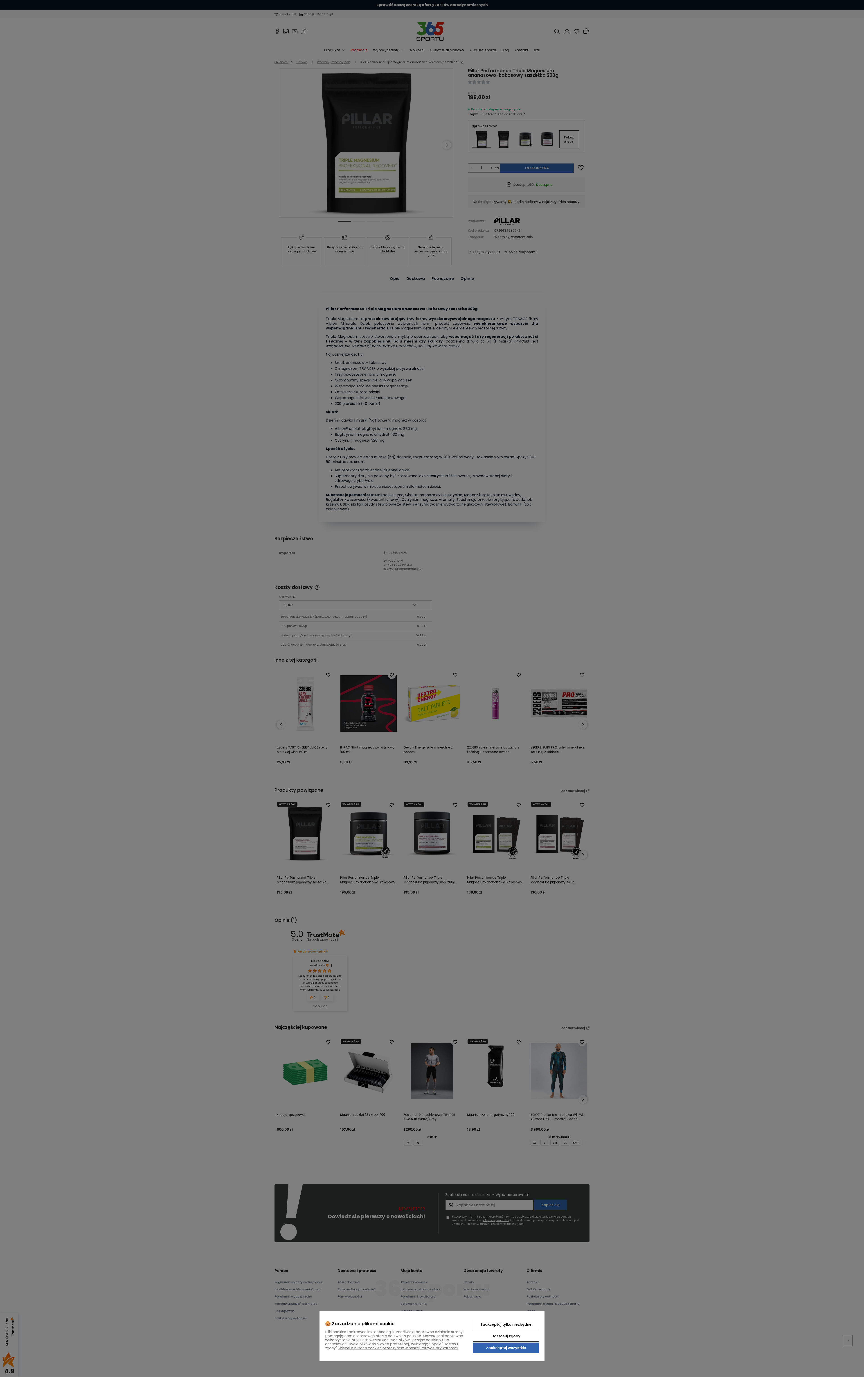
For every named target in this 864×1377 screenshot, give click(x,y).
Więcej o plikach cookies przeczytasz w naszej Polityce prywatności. (398, 1348)
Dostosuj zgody (505, 1336)
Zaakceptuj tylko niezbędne (505, 1324)
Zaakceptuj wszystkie (506, 1347)
